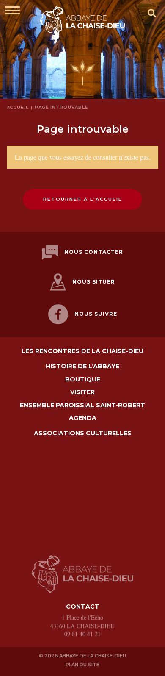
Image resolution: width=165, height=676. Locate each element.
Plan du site (82, 665)
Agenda (82, 418)
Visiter (82, 392)
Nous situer (93, 281)
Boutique (82, 379)
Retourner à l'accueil (82, 199)
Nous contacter (93, 252)
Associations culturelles (83, 433)
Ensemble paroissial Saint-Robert (82, 405)
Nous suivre (95, 314)
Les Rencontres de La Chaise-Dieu (82, 351)
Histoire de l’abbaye (82, 366)
